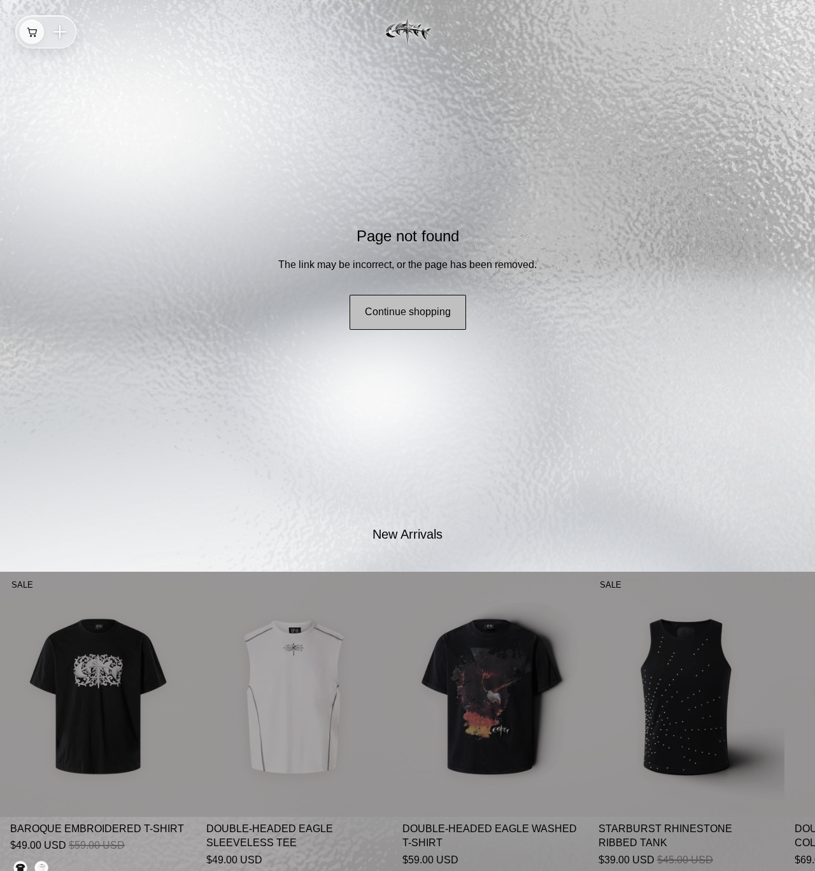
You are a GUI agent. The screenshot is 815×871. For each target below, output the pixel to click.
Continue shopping (408, 311)
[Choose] (176, 797)
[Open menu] (60, 32)
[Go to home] (407, 31)
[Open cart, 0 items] (32, 32)
